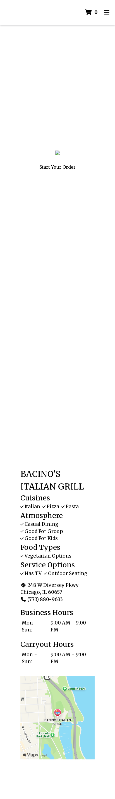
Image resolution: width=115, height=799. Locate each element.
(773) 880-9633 (45, 599)
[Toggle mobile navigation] (107, 12)
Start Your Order (57, 167)
